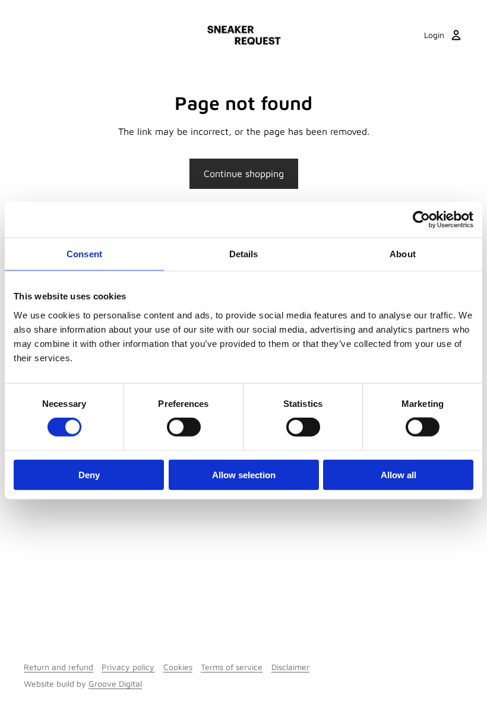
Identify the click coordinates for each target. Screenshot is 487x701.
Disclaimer (290, 667)
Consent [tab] (84, 254)
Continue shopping (244, 173)
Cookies (177, 667)
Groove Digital (115, 683)
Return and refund (58, 667)
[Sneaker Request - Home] (243, 35)
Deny (89, 474)
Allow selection (244, 474)
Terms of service (232, 667)
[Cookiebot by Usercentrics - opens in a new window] (421, 220)
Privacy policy (128, 667)
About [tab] (403, 254)
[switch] (184, 427)
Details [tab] (243, 254)
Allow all (398, 474)
